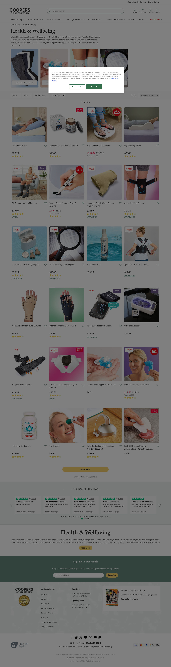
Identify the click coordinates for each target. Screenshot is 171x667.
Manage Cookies (77, 87)
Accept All (94, 87)
